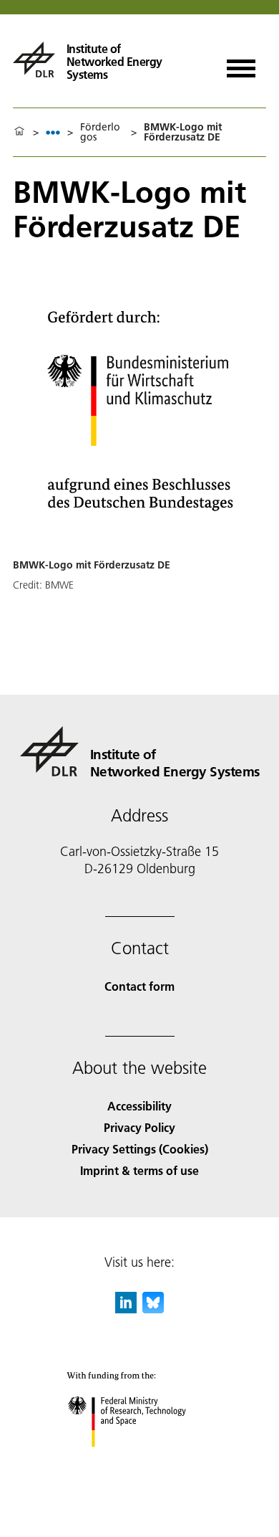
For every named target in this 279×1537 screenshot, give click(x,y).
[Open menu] (241, 63)
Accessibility (139, 1105)
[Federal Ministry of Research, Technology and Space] (140, 1461)
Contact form (139, 986)
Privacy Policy (139, 1127)
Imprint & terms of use (139, 1170)
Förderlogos (100, 132)
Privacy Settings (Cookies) (140, 1148)
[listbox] (53, 132)
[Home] (19, 132)
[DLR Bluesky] (153, 1308)
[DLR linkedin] (126, 1308)
